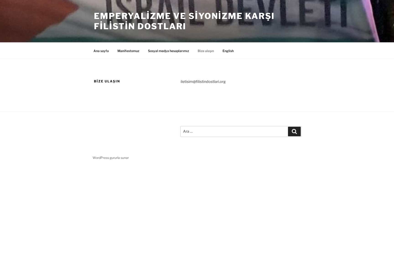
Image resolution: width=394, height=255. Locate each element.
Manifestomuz (128, 51)
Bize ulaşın (206, 51)
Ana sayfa (101, 51)
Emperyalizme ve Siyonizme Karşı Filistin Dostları (184, 21)
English (228, 51)
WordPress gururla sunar (111, 158)
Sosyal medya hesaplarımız (168, 51)
